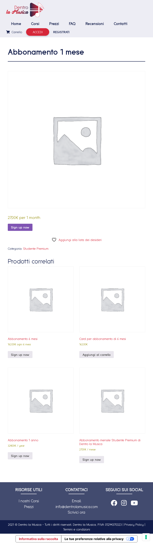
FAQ (72, 23)
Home (16, 23)
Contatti (120, 23)
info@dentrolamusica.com (77, 506)
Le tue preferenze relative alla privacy (94, 539)
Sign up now (20, 227)
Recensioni (94, 23)
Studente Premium (35, 249)
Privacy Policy (134, 525)
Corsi (35, 23)
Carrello (16, 32)
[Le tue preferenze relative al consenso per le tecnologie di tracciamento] (146, 537)
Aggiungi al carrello (96, 355)
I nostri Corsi (29, 501)
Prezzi (54, 23)
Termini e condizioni (76, 529)
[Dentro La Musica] (25, 10)
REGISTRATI (61, 32)
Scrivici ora (76, 512)
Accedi (38, 32)
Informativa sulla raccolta (38, 539)
